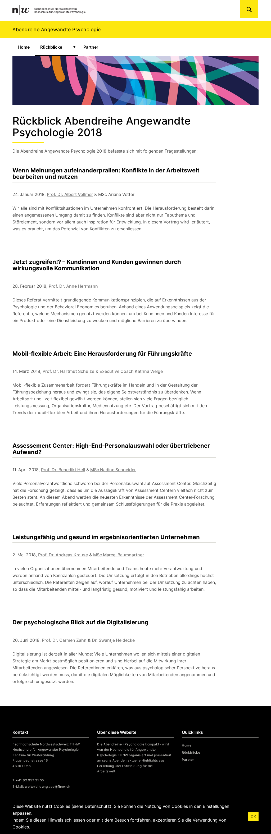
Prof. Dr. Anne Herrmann (73, 286)
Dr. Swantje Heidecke (113, 640)
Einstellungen (216, 806)
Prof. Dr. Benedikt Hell (63, 469)
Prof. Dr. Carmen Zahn (64, 640)
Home (24, 47)
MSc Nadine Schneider (113, 469)
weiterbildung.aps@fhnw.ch (47, 787)
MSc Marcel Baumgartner (118, 554)
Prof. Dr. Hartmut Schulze (68, 371)
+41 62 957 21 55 (30, 780)
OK (253, 816)
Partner (90, 47)
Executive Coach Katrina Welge (131, 371)
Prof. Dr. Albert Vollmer (70, 194)
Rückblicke (51, 47)
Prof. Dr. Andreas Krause (63, 554)
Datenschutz (97, 806)
